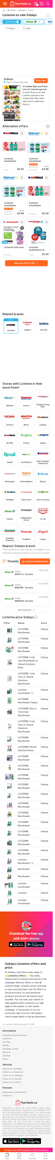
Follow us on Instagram (12, 1075)
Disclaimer (43, 1150)
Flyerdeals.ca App (10, 1049)
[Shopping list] (41, 3)
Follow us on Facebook (12, 1072)
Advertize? (7, 1038)
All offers (11, 10)
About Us (6, 1052)
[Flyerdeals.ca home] (20, 4)
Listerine (22, 10)
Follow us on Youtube (12, 1079)
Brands (5, 1045)
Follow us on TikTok (11, 1082)
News (4, 1059)
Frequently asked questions (14, 1035)
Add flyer (6, 1056)
